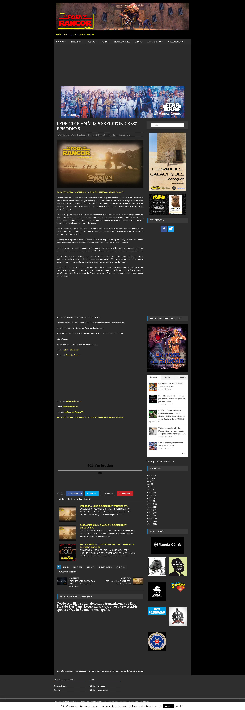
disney (66, 567)
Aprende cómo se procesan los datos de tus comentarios (118, 671)
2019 (152, 510)
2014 (152, 524)
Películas (76, 42)
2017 (152, 515)
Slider (108, 135)
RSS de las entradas (97, 686)
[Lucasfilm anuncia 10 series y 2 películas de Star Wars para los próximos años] (153, 402)
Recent (167, 377)
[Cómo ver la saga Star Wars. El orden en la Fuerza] (153, 449)
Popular (153, 377)
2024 (152, 495)
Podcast (92, 42)
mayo (150, 481)
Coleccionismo (175, 42)
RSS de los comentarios (98, 690)
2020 (152, 507)
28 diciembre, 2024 (67, 135)
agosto (151, 478)
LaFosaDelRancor (70, 406)
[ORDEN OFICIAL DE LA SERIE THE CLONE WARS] (153, 389)
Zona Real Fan (154, 42)
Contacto (57, 690)
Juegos (138, 42)
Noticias (60, 42)
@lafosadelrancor (71, 350)
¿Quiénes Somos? (60, 686)
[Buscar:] (167, 125)
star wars (120, 567)
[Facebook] (164, 229)
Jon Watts (77, 567)
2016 (152, 518)
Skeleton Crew (105, 567)
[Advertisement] (122, 67)
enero (150, 490)
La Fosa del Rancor (86, 135)
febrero (151, 487)
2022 (152, 501)
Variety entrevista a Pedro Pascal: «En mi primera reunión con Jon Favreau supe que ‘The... (172, 431)
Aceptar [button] (168, 706)
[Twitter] (171, 229)
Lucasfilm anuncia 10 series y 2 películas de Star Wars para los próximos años (171, 399)
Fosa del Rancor (73, 355)
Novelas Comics (122, 42)
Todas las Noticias (118, 135)
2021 (152, 504)
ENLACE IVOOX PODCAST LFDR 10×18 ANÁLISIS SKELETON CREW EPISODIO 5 (90, 192)
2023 (152, 498)
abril (150, 484)
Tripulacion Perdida (67, 572)
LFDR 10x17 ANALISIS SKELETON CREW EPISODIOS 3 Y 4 (104, 506)
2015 (152, 521)
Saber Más (179, 706)
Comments (181, 377)
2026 (152, 475)
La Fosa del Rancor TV (74, 412)
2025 (152, 492)
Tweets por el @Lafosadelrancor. (161, 461)
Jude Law (90, 567)
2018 (152, 512)
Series (104, 42)
